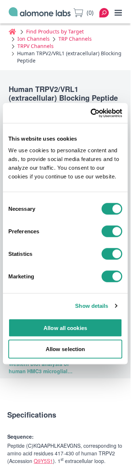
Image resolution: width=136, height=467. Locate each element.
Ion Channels (33, 38)
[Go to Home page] (40, 13)
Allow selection (65, 349)
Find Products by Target (55, 31)
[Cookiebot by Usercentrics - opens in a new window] (92, 113)
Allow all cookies (65, 328)
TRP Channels (75, 38)
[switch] (112, 231)
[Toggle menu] (118, 13)
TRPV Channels (35, 46)
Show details (91, 306)
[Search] (104, 12)
